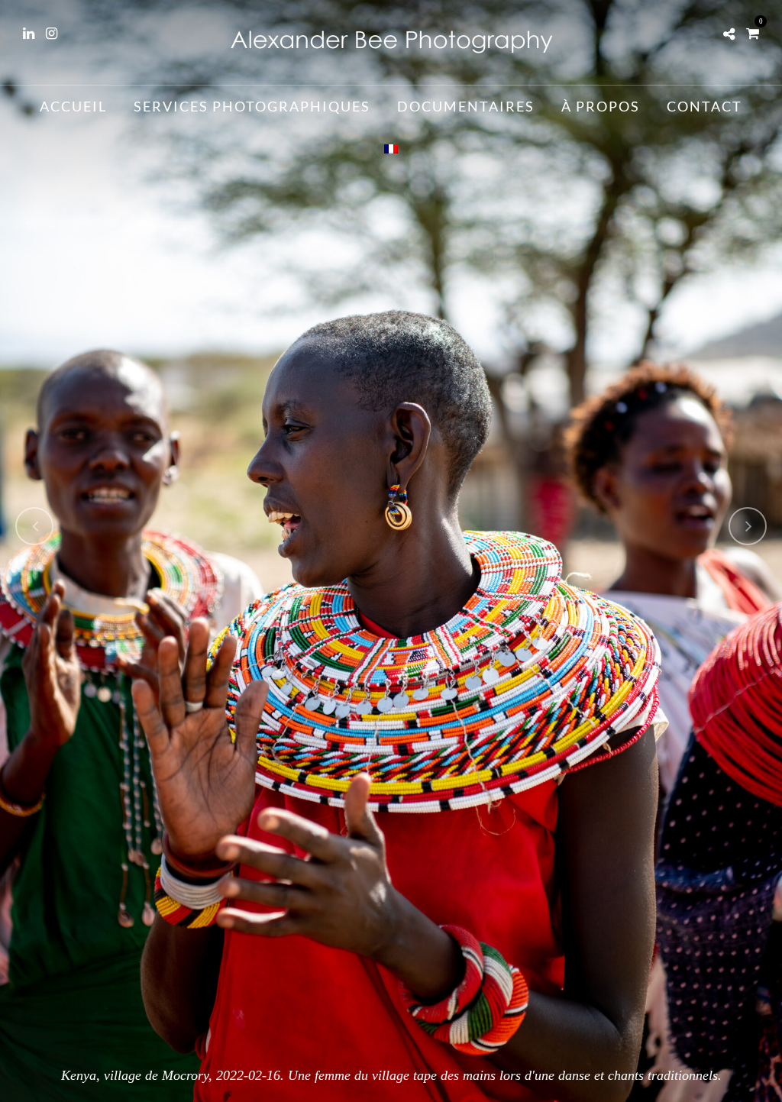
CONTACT (704, 106)
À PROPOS (600, 106)
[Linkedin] (28, 33)
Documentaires (466, 106)
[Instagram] (51, 33)
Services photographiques (252, 106)
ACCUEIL (73, 106)
